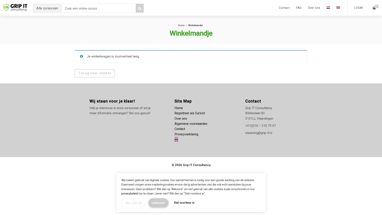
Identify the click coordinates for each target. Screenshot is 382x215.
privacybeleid (129, 193)
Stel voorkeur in (184, 202)
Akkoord (158, 203)
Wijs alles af (133, 203)
